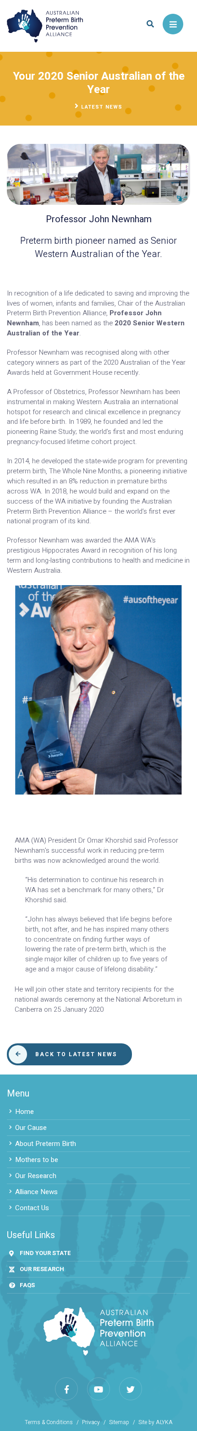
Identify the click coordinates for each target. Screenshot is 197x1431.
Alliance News (36, 1192)
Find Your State (45, 1253)
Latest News (101, 107)
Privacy (91, 1422)
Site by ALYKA (155, 1422)
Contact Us (32, 1208)
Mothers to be (36, 1160)
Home (24, 1112)
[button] (150, 24)
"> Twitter (130, 1388)
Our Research (35, 1176)
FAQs (27, 1285)
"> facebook (66, 1388)
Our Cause (31, 1128)
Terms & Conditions (49, 1422)
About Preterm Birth (45, 1144)
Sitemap (119, 1422)
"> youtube (98, 1388)
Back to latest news (76, 1054)
